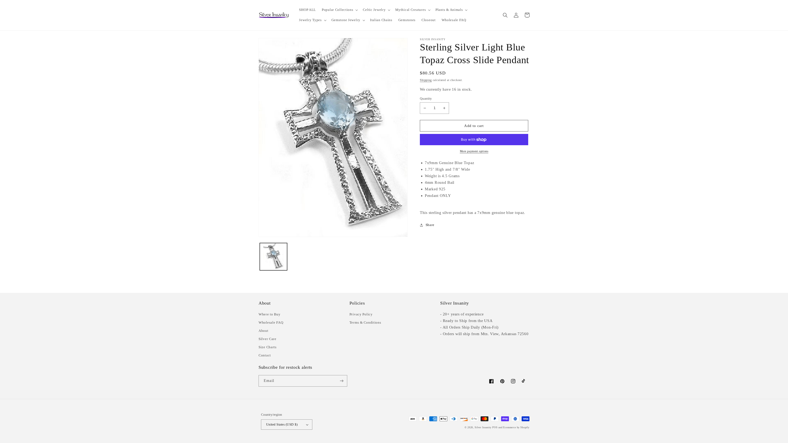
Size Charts (268, 347)
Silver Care (267, 339)
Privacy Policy (361, 314)
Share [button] (430, 225)
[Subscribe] (341, 381)
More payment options (474, 151)
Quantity (426, 98)
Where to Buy (270, 314)
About (263, 331)
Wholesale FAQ (271, 322)
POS (495, 427)
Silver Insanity (483, 427)
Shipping (426, 80)
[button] (339, 10)
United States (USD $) (282, 424)
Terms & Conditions (365, 322)
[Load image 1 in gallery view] (273, 256)
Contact (265, 355)
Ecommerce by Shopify (516, 427)
